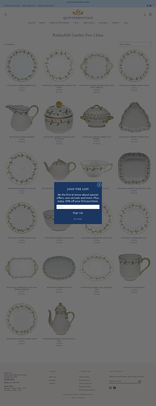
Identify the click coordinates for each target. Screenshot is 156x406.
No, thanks (78, 219)
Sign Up (78, 212)
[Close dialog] (99, 185)
